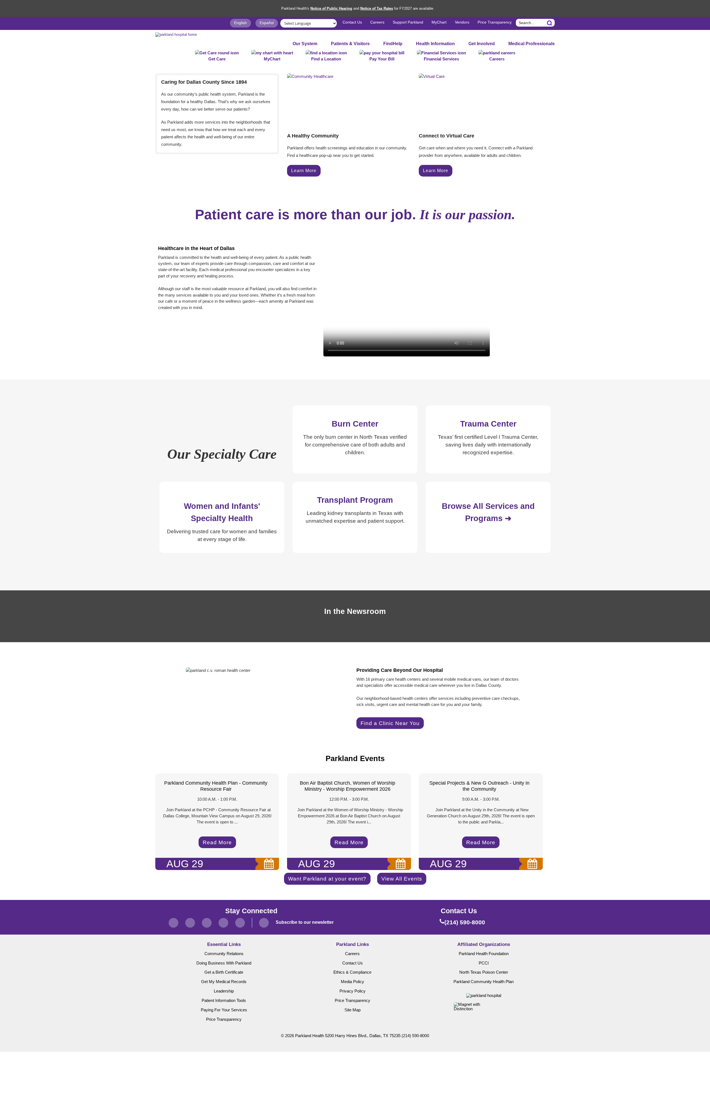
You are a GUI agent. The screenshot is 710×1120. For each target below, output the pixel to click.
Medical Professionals (531, 43)
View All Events (401, 879)
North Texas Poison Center (483, 972)
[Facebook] (173, 923)
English (240, 23)
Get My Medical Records (224, 981)
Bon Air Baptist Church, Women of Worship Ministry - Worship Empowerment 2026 (347, 786)
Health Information (435, 43)
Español (267, 23)
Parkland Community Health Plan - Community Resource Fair (215, 786)
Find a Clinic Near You (390, 723)
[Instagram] (207, 923)
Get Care (216, 59)
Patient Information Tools (224, 1000)
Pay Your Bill (381, 59)
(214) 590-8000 (415, 1036)
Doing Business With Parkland (223, 963)
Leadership (224, 991)
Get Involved (481, 43)
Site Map (352, 1010)
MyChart (439, 22)
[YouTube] (240, 923)
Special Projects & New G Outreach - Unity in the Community (479, 786)
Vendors (462, 22)
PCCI (484, 963)
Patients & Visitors (350, 43)
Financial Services (441, 59)
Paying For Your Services (224, 1010)
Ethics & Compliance (352, 972)
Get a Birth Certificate (223, 972)
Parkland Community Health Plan (483, 981)
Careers (377, 22)
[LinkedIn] (223, 923)
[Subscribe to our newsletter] (264, 923)
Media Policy (352, 981)
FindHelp (392, 43)
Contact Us (352, 22)
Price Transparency (495, 22)
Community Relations (224, 953)
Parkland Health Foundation (484, 953)
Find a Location (326, 59)
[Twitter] (190, 923)
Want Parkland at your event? (327, 879)
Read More (217, 842)
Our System (305, 43)
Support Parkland (408, 22)
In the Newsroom (355, 611)
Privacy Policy (352, 991)
